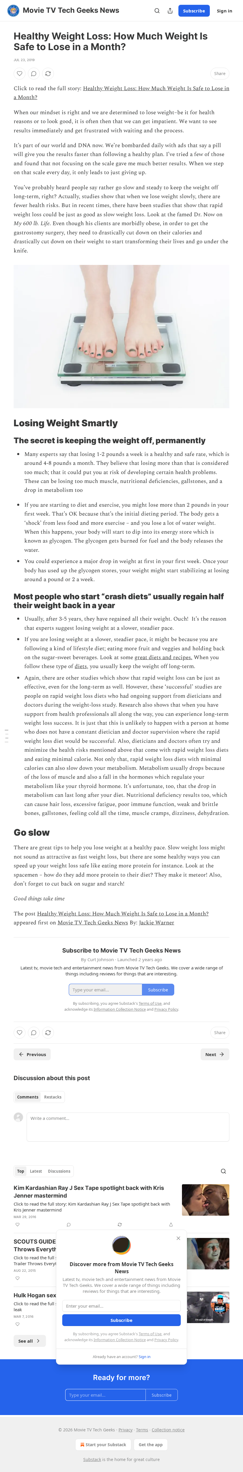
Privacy (125, 1430)
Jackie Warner (156, 922)
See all (25, 1341)
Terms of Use (150, 1333)
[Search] (157, 11)
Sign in (224, 11)
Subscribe (194, 11)
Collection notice (168, 1430)
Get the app (151, 1444)
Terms (142, 1430)
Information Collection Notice (120, 1339)
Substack (92, 1459)
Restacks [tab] (52, 1097)
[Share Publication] (170, 11)
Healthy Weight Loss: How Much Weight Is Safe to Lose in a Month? (123, 914)
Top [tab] (20, 1171)
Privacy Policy (166, 1339)
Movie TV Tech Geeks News (92, 922)
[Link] (5, 423)
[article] (121, 1206)
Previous (36, 1054)
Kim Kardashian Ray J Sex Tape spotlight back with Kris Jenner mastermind (89, 1192)
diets (81, 666)
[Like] (19, 74)
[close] (178, 1238)
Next (210, 1054)
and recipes (176, 657)
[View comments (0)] (34, 74)
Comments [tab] (27, 1097)
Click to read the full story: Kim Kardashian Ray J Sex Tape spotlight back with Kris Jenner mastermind (92, 1207)
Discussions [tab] (59, 1171)
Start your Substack (106, 1444)
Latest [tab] (36, 1171)
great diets (148, 657)
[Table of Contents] (6, 735)
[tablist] (39, 1097)
